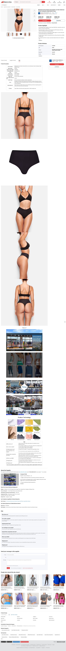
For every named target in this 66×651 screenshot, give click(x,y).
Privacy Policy (48, 647)
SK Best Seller (3, 616)
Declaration (43, 647)
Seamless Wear (16, 501)
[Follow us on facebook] (57, 641)
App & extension (53, 4)
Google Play (9, 641)
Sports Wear (13, 6)
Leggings (34, 616)
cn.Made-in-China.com (42, 645)
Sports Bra (2, 618)
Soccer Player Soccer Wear (15, 630)
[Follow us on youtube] (61, 641)
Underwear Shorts (4, 637)
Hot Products (13, 644)
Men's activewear (51, 620)
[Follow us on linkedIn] (64, 641)
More (2, 638)
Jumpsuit (18, 620)
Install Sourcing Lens (25, 641)
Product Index (49, 644)
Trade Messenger (16, 641)
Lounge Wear (25, 501)
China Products (18, 644)
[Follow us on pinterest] (63, 641)
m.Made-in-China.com (35, 645)
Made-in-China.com (28, 645)
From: (5, 554)
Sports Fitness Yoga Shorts (49, 634)
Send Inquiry (44, 20)
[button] (40, 1)
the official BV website (23, 471)
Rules (64, 4)
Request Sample (54, 22)
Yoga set (18, 616)
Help (47, 4)
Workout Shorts (3, 620)
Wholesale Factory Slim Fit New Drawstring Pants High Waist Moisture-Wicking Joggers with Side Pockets (46, 588)
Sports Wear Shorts (40, 634)
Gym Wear (21, 501)
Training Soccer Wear (25, 630)
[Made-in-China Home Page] (6, 2)
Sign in (64, 2)
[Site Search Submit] (43, 2)
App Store (3, 641)
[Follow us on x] (58, 641)
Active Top (50, 616)
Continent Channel (44, 644)
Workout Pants (51, 618)
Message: (4, 559)
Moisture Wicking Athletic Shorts (14, 637)
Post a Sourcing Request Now (28, 568)
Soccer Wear (18, 6)
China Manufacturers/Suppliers (25, 644)
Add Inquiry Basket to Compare (19, 37)
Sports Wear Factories (5, 634)
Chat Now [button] (59, 20)
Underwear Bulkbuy (24, 637)
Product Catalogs (14, 614)
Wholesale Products (33, 644)
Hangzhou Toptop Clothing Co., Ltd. (45, 12)
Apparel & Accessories (7, 6)
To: (5, 557)
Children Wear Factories (31, 634)
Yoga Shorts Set (57, 634)
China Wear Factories (13, 634)
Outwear (29, 501)
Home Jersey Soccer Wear (6, 630)
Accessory (34, 620)
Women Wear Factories (22, 634)
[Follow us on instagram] (60, 641)
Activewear (8, 501)
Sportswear (12, 501)
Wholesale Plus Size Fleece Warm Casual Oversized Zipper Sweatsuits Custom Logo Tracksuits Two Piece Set (20, 588)
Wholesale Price (39, 644)
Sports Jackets (35, 618)
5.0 (54, 61)
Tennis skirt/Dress (19, 618)
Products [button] (16, 1)
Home (2, 6)
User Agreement (38, 647)
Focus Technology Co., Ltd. (26, 647)
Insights (53, 644)
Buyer (43, 4)
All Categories (4, 4)
